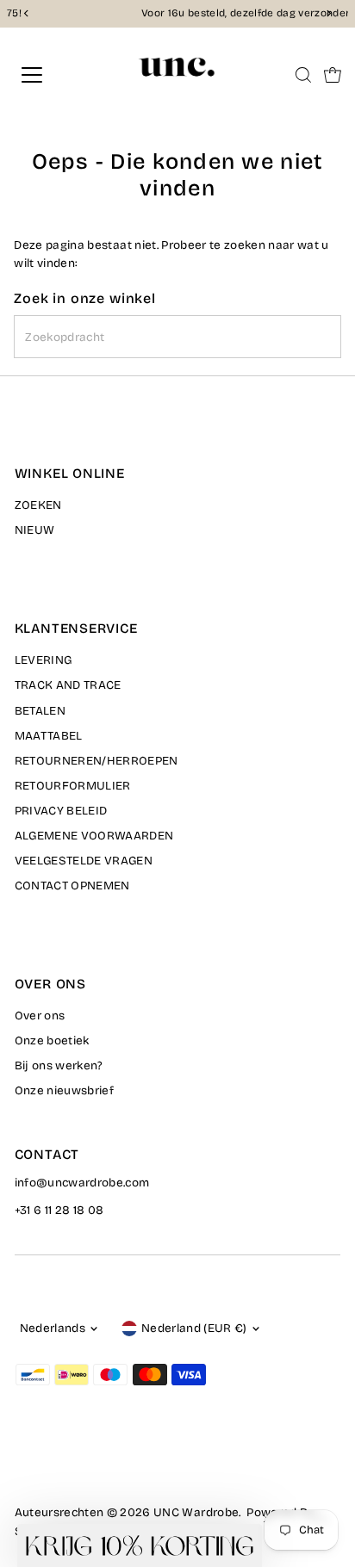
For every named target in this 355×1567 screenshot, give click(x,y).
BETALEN (40, 710)
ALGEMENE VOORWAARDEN (94, 835)
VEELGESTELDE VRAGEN (84, 860)
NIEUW (35, 530)
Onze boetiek (52, 1040)
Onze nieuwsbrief (64, 1090)
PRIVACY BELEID (61, 810)
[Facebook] (22, 1464)
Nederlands (52, 1328)
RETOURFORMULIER (73, 785)
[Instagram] (43, 1464)
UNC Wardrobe (196, 1512)
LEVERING (43, 660)
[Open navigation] (49, 74)
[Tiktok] (86, 1464)
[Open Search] (303, 75)
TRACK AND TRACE (68, 685)
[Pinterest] (65, 1464)
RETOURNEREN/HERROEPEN (96, 760)
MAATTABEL (49, 735)
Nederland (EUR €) (194, 1328)
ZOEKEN (38, 505)
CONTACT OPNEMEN (72, 885)
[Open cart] (332, 75)
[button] (139, 1545)
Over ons (40, 1015)
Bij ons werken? (59, 1065)
